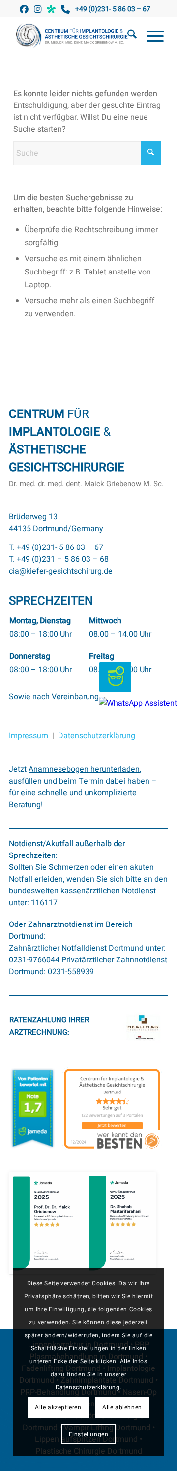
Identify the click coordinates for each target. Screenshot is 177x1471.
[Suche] (127, 36)
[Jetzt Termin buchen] (115, 690)
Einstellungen (89, 1434)
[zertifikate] (82, 1223)
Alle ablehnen (122, 1407)
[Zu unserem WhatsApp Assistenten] (138, 703)
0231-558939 (71, 972)
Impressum (28, 736)
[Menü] (150, 36)
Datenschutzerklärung (96, 736)
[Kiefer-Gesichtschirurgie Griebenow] (73, 36)
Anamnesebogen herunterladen (84, 769)
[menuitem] (127, 36)
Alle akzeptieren (58, 1407)
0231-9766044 (34, 960)
